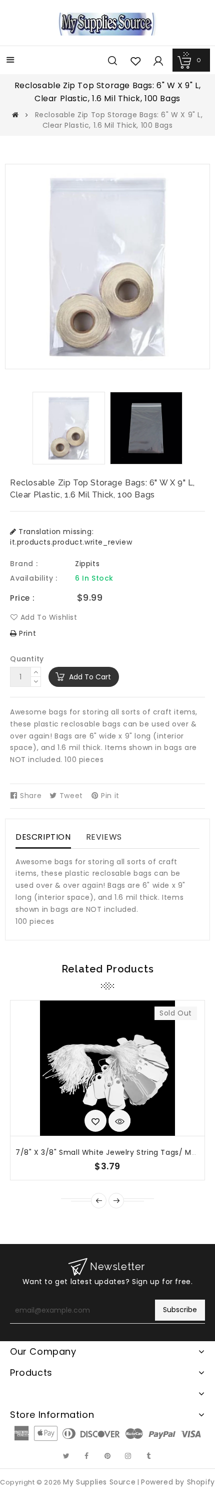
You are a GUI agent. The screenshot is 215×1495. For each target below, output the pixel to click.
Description (43, 837)
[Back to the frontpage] (15, 115)
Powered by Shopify (178, 1482)
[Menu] (10, 61)
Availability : (33, 578)
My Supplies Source (99, 1482)
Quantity (27, 659)
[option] (68, 428)
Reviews (104, 837)
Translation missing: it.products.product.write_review (71, 537)
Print (26, 633)
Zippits (87, 564)
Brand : (24, 564)
